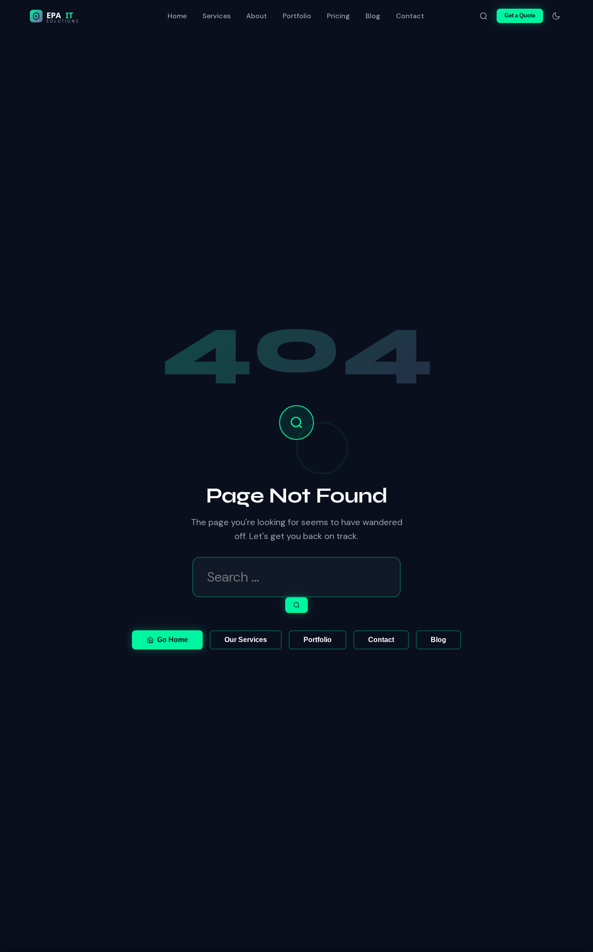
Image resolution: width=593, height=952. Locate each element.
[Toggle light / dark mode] (556, 16)
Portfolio (297, 15)
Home (177, 15)
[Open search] (483, 16)
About (256, 15)
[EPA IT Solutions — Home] (72, 16)
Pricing (338, 15)
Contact (410, 15)
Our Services (245, 639)
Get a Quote (519, 15)
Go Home (172, 639)
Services (216, 15)
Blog (373, 15)
